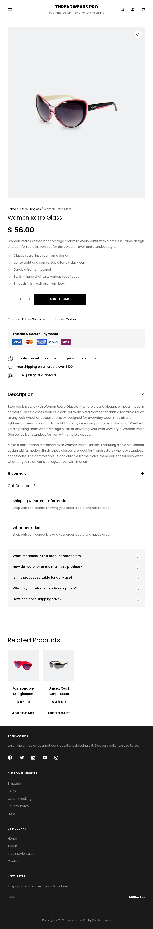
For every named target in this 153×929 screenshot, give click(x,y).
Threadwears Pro (76, 7)
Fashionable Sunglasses (23, 691)
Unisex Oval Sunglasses (58, 691)
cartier (71, 319)
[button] (138, 34)
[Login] (132, 9)
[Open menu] (10, 9)
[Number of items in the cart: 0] (143, 9)
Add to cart (60, 299)
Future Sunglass (30, 209)
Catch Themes (101, 920)
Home (12, 209)
